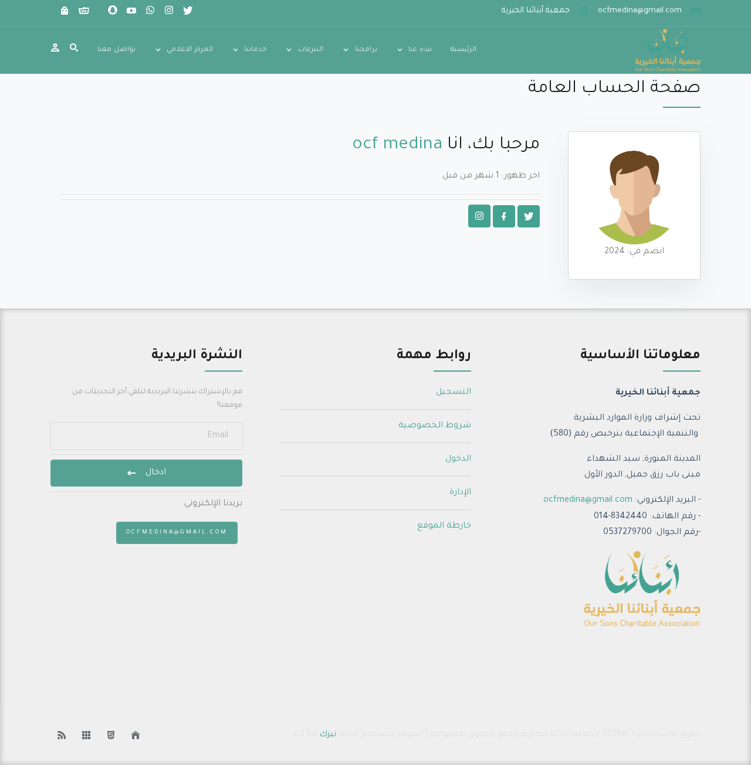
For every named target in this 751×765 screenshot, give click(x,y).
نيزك (327, 735)
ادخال (156, 473)
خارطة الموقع (444, 526)
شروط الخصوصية (434, 426)
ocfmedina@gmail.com (587, 500)
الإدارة (460, 493)
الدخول (458, 459)
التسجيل (453, 392)
